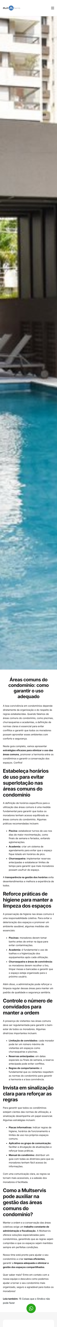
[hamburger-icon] (52, 8)
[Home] (11, 7)
